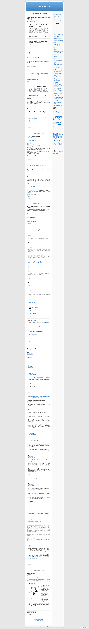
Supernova (39, 132)
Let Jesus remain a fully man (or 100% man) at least (58, 63)
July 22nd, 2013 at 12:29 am (31, 485)
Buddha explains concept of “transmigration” (57, 43)
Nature (32, 166)
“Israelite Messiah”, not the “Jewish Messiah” (57, 104)
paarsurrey (44, 6)
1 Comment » (41, 620)
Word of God (55, 144)
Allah (56, 111)
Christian (54, 118)
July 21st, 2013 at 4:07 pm (31, 457)
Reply (28, 266)
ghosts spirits (45, 165)
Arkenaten (30, 366)
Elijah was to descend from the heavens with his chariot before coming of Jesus (58, 49)
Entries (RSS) (41, 626)
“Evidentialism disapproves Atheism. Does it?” (58, 20)
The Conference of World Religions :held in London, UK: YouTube (58, 65)
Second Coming (58, 141)
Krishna (60, 128)
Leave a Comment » (41, 74)
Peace (56, 135)
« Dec (53, 30)
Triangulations (45, 166)
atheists (31, 73)
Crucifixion (56, 121)
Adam (54, 110)
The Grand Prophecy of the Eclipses (58, 68)
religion (42, 619)
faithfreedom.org (56, 122)
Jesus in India (55, 57)
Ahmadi (59, 110)
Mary (54, 130)
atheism (30, 396)
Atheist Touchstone (34, 165)
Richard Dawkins (46, 513)
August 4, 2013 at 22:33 (33, 313)
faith (60, 121)
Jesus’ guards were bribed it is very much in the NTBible (58, 60)
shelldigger (47, 73)
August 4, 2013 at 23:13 (31, 245)
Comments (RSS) (47, 626)
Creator (61, 119)
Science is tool (36, 569)
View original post (30, 334)
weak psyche (43, 202)
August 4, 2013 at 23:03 (31, 272)
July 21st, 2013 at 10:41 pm (32, 476)
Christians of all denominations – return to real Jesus (58, 46)
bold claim (32, 513)
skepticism (57, 142)
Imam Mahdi (59, 123)
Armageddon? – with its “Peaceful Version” (58, 113)
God (61, 122)
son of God (54, 143)
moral (56, 132)
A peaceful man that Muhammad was (58, 34)
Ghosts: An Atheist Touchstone (33, 140)
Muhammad (56, 133)
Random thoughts (37, 73)
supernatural (37, 166)
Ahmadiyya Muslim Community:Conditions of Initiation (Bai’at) (56, 36)
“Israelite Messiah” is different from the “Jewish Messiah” (58, 100)
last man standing (43, 396)
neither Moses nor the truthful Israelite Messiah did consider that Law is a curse (58, 103)
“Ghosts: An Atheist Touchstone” (33, 136)
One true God (60, 134)
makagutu (29, 239)
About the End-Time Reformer (57, 35)
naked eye (33, 132)
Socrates (61, 142)
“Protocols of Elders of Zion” (57, 84)
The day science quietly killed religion (58, 151)
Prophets (55, 137)
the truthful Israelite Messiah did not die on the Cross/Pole (58, 105)
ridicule (44, 228)
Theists (45, 569)
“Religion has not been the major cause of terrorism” (58, 15)
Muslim (60, 133)
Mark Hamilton (31, 456)
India (54, 124)
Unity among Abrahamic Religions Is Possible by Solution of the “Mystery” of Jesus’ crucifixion (58, 76)
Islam (56, 124)
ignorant (38, 228)
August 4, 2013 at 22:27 (32, 302)
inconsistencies (37, 513)
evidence (33, 73)
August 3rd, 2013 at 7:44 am (30, 354)
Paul (54, 135)
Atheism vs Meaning (31, 573)
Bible (61, 116)
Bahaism (54, 116)
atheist (30, 165)
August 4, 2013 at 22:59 (31, 285)
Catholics (59, 117)
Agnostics (56, 110)
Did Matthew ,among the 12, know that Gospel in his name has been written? (58, 92)
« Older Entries (29, 14)
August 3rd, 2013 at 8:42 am (31, 367)
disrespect (34, 228)
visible (45, 132)
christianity (58, 118)
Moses (58, 132)
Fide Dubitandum (33, 583)
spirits (34, 166)
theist (49, 513)
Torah (59, 143)
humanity (39, 619)
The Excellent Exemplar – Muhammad (57, 14)
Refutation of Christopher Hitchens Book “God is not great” (58, 64)
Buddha (55, 117)
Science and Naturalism (32, 516)
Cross (54, 121)
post (45, 328)
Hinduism (56, 123)
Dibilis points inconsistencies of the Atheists (36, 400)
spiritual (57, 143)
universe (43, 132)
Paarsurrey (45, 322)
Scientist (39, 229)
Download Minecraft (56, 18)
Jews (61, 127)
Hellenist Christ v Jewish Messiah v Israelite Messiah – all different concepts (58, 86)
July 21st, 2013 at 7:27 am (32, 434)
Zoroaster (60, 144)
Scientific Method (47, 228)
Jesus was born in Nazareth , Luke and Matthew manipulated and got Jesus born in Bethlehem (58, 89)
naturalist (48, 165)
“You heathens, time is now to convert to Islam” (36, 233)
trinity (61, 143)
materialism (48, 396)
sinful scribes (54, 142)
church (58, 119)
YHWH (58, 144)
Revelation (59, 140)
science (33, 569)
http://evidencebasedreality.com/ (31, 83)
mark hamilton (41, 513)
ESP (40, 165)
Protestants (59, 137)
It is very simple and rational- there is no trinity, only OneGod (58, 56)
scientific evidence (43, 73)
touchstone (40, 166)
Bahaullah (58, 116)
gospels (54, 123)
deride (32, 228)
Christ (61, 117)
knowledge (40, 228)
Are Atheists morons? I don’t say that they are (36, 348)
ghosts (42, 165)
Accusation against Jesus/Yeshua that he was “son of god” (58, 95)
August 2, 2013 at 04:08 (34, 307)
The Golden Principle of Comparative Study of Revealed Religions (58, 67)
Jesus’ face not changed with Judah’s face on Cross (57, 59)
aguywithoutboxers (31, 306)
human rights (39, 396)
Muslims (54, 134)
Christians (55, 119)
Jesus (59, 124)
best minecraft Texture (56, 16)
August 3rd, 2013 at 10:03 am (33, 374)
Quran (55, 139)
